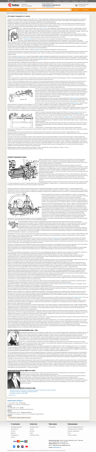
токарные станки (42, 28)
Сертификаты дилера (16, 427)
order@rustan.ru (57, 447)
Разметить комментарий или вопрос (20, 417)
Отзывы (13, 437)
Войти (86, 1)
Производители (15, 435)
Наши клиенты (14, 429)
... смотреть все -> (12, 395)
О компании (58, 1)
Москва (11, 1)
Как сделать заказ (34, 427)
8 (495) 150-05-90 (46, 5)
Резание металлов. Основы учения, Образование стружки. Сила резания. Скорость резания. (33, 390)
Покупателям (66, 1)
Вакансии (13, 433)
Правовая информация (73, 431)
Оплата (32, 429)
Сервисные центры (34, 435)
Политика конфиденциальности (75, 427)
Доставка (32, 431)
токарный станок (27, 38)
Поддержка (75, 1)
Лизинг (31, 433)
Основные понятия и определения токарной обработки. (24, 391)
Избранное (77, 9)
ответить (10, 406)
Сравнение (86, 9)
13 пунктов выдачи (20, 1)
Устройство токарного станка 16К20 (19, 393)
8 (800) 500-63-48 (56, 5)
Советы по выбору (72, 435)
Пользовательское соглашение (75, 429)
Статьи (69, 433)
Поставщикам (52, 427)
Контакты (82, 1)
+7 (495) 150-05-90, (56, 445)
